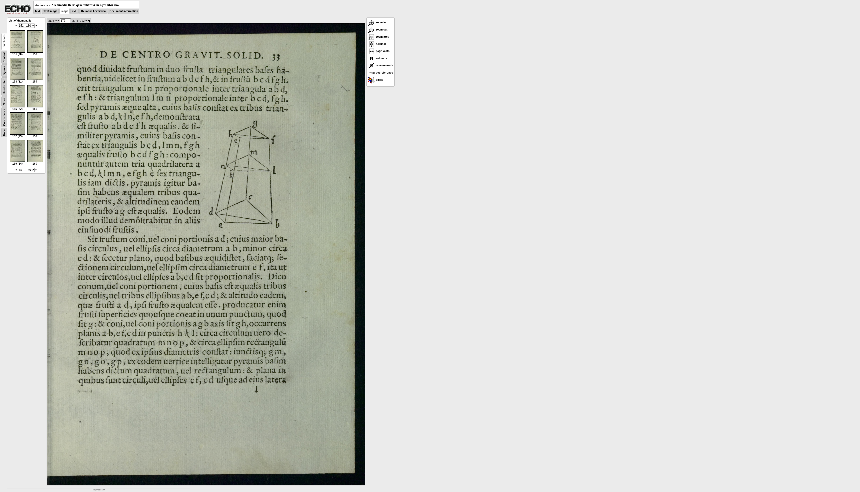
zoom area (382, 36)
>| (89, 20)
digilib (379, 79)
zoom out (381, 29)
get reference (384, 72)
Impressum (99, 489)
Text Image (50, 11)
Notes (4, 101)
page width (382, 51)
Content (4, 57)
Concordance (4, 117)
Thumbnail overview (93, 11)
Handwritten (4, 86)
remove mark (384, 65)
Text (37, 11)
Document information (124, 11)
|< (56, 20)
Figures (4, 70)
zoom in (380, 22)
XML (74, 11)
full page (381, 44)
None (4, 132)
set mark (381, 58)
